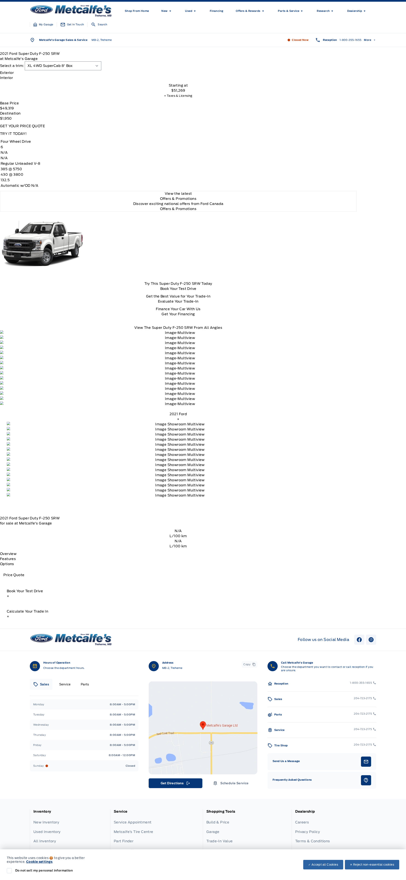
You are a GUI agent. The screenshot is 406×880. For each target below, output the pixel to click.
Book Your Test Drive (178, 289)
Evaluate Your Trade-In (178, 301)
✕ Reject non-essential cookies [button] (372, 864)
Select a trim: (12, 66)
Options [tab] (7, 564)
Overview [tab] (8, 554)
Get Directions (175, 784)
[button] (43, 24)
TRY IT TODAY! (13, 134)
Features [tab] (8, 559)
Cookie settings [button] (39, 862)
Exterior (7, 73)
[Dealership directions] (203, 727)
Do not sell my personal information (44, 870)
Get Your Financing (178, 314)
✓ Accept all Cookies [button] (323, 864)
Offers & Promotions (178, 209)
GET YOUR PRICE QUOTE (22, 126)
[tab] (178, 72)
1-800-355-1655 (351, 40)
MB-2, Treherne (102, 40)
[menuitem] (137, 11)
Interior (6, 78)
